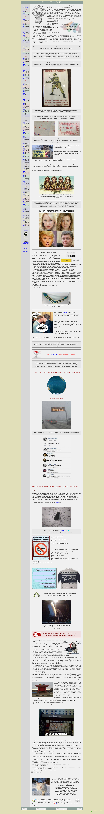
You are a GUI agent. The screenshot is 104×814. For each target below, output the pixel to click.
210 (24, 53)
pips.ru (25, 244)
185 (24, 101)
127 (24, 197)
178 (24, 111)
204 (24, 65)
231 (24, 14)
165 (24, 133)
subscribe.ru (58, 803)
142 (24, 172)
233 (24, 11)
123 (24, 202)
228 (24, 21)
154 (24, 152)
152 (24, 155)
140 (24, 175)
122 (24, 204)
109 (24, 225)
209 (24, 58)
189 (24, 93)
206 (24, 62)
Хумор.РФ (25, 242)
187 (24, 99)
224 (24, 27)
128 (24, 195)
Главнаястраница (25, 7)
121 (24, 205)
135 (24, 182)
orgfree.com (26, 243)
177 (24, 113)
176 (24, 114)
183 (24, 104)
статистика (25, 251)
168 (24, 129)
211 (24, 52)
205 (24, 64)
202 (24, 71)
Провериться (64, 530)
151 (24, 156)
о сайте (26, 248)
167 (24, 130)
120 (24, 206)
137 (24, 179)
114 (24, 218)
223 (24, 32)
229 (24, 20)
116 (24, 215)
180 (24, 109)
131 (24, 191)
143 (24, 171)
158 (24, 146)
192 (24, 88)
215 (24, 46)
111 (23, 222)
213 (24, 49)
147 (24, 162)
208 (24, 59)
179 (24, 110)
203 (24, 70)
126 (24, 198)
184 (24, 103)
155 (24, 150)
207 (24, 61)
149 (24, 159)
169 (24, 127)
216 (24, 42)
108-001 (26, 230)
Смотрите (53, 354)
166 (24, 132)
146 (24, 166)
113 (24, 220)
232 (24, 13)
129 (24, 194)
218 (24, 39)
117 (24, 211)
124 (24, 201)
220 (24, 36)
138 (24, 178)
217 (24, 40)
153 (24, 153)
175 (24, 116)
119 (24, 208)
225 (24, 26)
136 (24, 181)
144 (24, 169)
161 (24, 139)
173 (24, 122)
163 (24, 136)
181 (24, 107)
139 (24, 176)
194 (24, 86)
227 (24, 23)
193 (24, 87)
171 (24, 125)
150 (24, 158)
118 (24, 209)
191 (24, 90)
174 (24, 120)
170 (24, 126)
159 (24, 145)
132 (24, 189)
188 (24, 94)
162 (24, 137)
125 (24, 199)
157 (24, 148)
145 (24, 168)
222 (24, 33)
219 (24, 37)
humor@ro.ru (56, 800)
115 (24, 217)
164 (24, 134)
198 (24, 77)
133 (24, 188)
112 (24, 221)
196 (24, 83)
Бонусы (26, 237)
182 (24, 106)
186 (24, 100)
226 (24, 24)
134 (24, 183)
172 (24, 123)
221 (24, 35)
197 (24, 78)
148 (24, 160)
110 (24, 224)
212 (24, 51)
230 (24, 19)
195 (24, 84)
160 (24, 143)
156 (24, 149)
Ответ (57, 502)
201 (24, 72)
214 (24, 48)
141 (24, 173)
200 (24, 74)
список (65, 312)
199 (24, 75)
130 (24, 192)
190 (24, 91)
